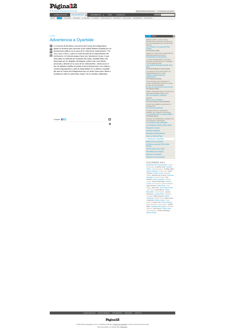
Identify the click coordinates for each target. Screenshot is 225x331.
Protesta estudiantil (153, 131)
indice (153, 36)
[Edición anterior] (50, 11)
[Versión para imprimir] (51, 56)
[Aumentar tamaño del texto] (51, 50)
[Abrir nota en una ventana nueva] (51, 47)
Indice (53, 18)
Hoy (75, 11)
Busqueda (128, 313)
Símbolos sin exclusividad (155, 157)
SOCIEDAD (76, 18)
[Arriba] (110, 124)
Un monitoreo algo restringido (156, 122)
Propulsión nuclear (153, 128)
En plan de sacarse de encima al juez (159, 87)
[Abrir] (86, 15)
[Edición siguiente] (52, 11)
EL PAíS (59, 18)
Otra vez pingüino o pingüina (156, 95)
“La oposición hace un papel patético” (159, 114)
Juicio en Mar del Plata (154, 136)
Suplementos (117, 313)
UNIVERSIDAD (137, 18)
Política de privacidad (120, 324)
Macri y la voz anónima (154, 100)
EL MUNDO (95, 18)
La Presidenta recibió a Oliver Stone (159, 125)
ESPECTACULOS (106, 18)
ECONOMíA (67, 18)
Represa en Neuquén (154, 154)
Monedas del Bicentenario (155, 133)
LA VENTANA (86, 18)
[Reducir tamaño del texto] (51, 53)
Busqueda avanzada (166, 11)
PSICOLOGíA (127, 18)
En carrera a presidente (154, 108)
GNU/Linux (123, 327)
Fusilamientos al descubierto (156, 57)
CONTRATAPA (148, 18)
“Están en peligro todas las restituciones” (155, 76)
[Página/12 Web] (63, 9)
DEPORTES (117, 18)
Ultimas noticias (89, 313)
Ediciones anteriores (146, 11)
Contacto (138, 313)
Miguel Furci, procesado (154, 141)
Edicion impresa (104, 313)
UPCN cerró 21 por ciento (155, 149)
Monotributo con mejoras (155, 151)
